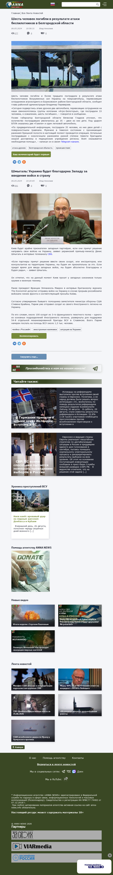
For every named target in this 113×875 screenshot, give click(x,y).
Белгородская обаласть (41, 148)
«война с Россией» (21, 329)
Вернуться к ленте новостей (56, 764)
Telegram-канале (70, 141)
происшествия (63, 148)
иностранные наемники (45, 329)
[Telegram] (19, 162)
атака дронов (19, 148)
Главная (15, 13)
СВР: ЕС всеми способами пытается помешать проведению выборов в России (33, 467)
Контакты (78, 757)
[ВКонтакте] (14, 162)
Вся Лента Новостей (32, 13)
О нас (32, 757)
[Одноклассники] (24, 162)
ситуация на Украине (70, 329)
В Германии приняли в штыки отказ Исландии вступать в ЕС (34, 421)
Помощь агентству (54, 757)
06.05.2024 (23, 28)
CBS (50, 254)
